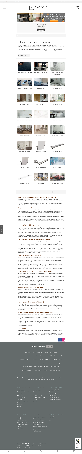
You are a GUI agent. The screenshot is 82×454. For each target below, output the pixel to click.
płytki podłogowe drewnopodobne (44, 356)
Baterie (35, 401)
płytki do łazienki (38, 366)
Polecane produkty (54, 397)
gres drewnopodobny (27, 356)
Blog (50, 420)
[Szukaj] (72, 7)
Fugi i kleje (20, 428)
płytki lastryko (47, 363)
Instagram (51, 419)
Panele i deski (36, 392)
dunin (28, 359)
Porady (19, 417)
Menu (24, 453)
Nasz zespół (20, 404)
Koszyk (73, 453)
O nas (18, 403)
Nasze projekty (53, 395)
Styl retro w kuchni (38, 424)
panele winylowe (58, 363)
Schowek (57, 453)
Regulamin (20, 395)
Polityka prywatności (22, 401)
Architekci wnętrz (37, 419)
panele (21, 363)
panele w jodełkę (26, 370)
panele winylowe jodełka (52, 366)
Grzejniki (35, 393)
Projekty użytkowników (55, 393)
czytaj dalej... (23, 55)
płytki (60, 359)
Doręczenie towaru (22, 397)
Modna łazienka (37, 431)
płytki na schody (27, 366)
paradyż (58, 356)
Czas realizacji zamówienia (24, 392)
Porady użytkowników (22, 424)
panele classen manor (41, 374)
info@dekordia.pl (33, 1)
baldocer (47, 359)
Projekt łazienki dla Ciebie (40, 417)
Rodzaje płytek (21, 419)
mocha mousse (37, 370)
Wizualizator (52, 401)
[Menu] (4, 7)
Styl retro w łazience (38, 422)
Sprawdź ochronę (41, 30)
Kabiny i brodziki (37, 395)
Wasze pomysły (53, 392)
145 (46, 191)
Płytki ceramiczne (37, 390)
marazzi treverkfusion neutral (52, 370)
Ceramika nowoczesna (39, 397)
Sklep (8, 453)
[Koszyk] (77, 7)
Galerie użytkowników (54, 390)
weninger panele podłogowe (33, 363)
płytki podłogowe (37, 352)
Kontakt (19, 406)
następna (50, 191)
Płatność (19, 393)
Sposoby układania (22, 422)
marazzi (35, 359)
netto (41, 359)
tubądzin (22, 359)
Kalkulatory (20, 426)
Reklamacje (20, 399)
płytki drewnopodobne (51, 352)
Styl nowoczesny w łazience (40, 426)
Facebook (51, 417)
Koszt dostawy (21, 390)
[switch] (77, 447)
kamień (55, 359)
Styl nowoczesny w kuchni (39, 428)
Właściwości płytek (22, 420)
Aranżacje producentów (55, 399)
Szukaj (41, 453)
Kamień (35, 399)
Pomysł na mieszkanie (38, 420)
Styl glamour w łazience (39, 430)
